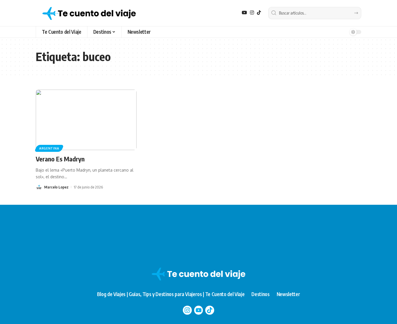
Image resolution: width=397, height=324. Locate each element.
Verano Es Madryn (60, 159)
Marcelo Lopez (56, 187)
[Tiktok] (209, 310)
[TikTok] (258, 13)
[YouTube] (244, 13)
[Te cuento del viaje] (89, 13)
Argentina (49, 148)
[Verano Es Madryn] (86, 120)
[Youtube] (198, 310)
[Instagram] (251, 13)
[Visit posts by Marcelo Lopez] (39, 187)
